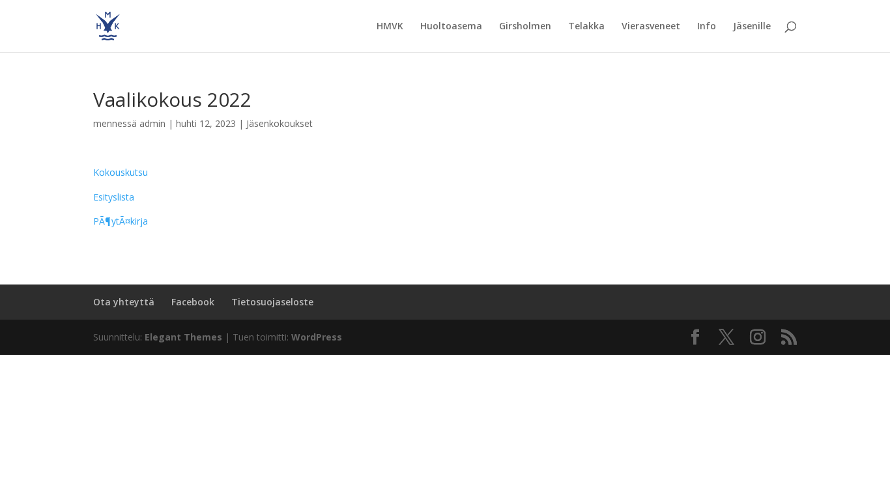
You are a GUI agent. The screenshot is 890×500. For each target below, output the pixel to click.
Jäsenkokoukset (279, 123)
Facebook (192, 302)
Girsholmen (525, 26)
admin (152, 123)
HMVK (390, 26)
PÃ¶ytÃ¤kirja (120, 221)
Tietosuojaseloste (272, 302)
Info (706, 26)
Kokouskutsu (120, 172)
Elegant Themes (183, 337)
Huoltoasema (451, 26)
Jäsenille (752, 26)
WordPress (316, 337)
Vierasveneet (651, 26)
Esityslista (113, 197)
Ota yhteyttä (123, 302)
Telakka (586, 26)
